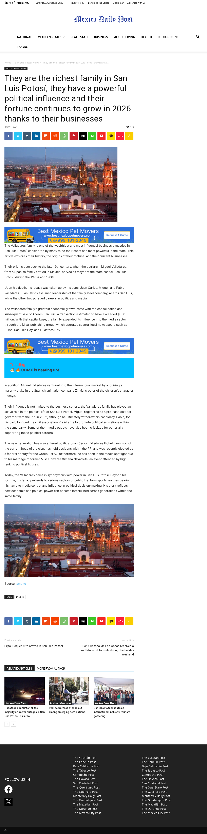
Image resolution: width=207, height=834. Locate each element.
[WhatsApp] (64, 136)
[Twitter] (18, 136)
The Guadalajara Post (87, 800)
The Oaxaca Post (84, 779)
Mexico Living (124, 37)
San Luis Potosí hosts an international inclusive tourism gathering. (112, 712)
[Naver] (92, 136)
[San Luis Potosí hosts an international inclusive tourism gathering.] (114, 691)
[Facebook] (8, 136)
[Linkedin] (36, 136)
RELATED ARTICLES (19, 668)
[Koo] (129, 136)
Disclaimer (118, 2)
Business (101, 37)
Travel (22, 47)
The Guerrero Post (85, 792)
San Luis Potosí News (27, 62)
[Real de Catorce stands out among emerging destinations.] (69, 691)
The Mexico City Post (87, 813)
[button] (198, 37)
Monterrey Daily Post (87, 796)
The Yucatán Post (84, 758)
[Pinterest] (74, 136)
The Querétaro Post (86, 787)
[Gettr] (120, 136)
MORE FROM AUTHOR (51, 668)
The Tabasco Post (84, 770)
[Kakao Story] (111, 136)
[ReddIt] (55, 136)
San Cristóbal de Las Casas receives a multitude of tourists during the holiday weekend (107, 650)
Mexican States (49, 37)
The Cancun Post (84, 762)
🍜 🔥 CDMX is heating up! (34, 370)
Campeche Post (83, 775)
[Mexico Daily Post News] (103, 19)
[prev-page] (7, 724)
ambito (21, 584)
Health (146, 37)
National (24, 37)
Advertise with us (136, 2)
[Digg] (83, 136)
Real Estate (79, 37)
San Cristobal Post (85, 783)
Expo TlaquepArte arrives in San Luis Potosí (33, 646)
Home (7, 62)
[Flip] (101, 136)
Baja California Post (86, 766)
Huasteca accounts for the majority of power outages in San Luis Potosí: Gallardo (24, 712)
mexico (20, 596)
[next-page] (13, 724)
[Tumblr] (27, 136)
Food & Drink (168, 37)
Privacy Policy (77, 2)
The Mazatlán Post (85, 804)
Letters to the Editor (98, 2)
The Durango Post (85, 809)
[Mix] (46, 136)
